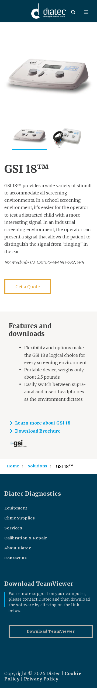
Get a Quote (27, 286)
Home (12, 466)
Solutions (37, 466)
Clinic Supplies (19, 518)
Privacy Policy (41, 679)
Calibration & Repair (25, 538)
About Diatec (17, 548)
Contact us (15, 558)
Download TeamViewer (51, 631)
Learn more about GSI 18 (42, 423)
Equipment (15, 508)
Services (13, 528)
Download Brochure (38, 431)
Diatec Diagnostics (32, 493)
